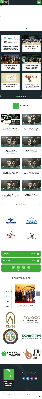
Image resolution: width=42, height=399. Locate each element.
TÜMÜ (33, 254)
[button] (15, 28)
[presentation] (0, 16)
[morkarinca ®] (37, 397)
